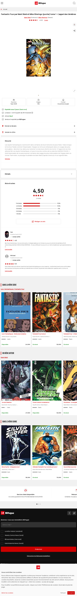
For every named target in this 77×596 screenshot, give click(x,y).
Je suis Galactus (7, 402)
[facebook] (69, 513)
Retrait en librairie (10, 126)
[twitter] (74, 513)
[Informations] (32, 113)
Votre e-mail (6, 525)
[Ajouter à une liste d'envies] (74, 24)
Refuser (63, 593)
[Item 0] (38, 95)
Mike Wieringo (42, 17)
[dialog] (38, 580)
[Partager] (74, 31)
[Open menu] (2, 3)
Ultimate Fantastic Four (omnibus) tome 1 (45, 467)
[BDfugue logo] (40, 3)
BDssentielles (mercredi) (13, 539)
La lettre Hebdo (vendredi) (14, 531)
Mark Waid (27, 17)
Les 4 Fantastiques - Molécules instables (14, 334)
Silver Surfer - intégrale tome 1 (11, 467)
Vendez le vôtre (10, 132)
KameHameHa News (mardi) (14, 543)
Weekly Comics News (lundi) (14, 535)
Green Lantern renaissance (41, 402)
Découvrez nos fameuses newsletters (38, 556)
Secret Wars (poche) (70, 467)
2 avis (46, 20)
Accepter (71, 593)
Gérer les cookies (7, 593)
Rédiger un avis (40, 221)
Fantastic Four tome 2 (39, 334)
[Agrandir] (74, 91)
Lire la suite (8, 249)
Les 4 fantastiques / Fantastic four (12, 289)
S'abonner (38, 549)
